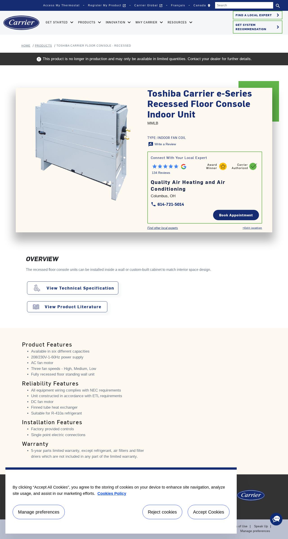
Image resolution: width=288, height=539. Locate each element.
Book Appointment (236, 215)
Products (43, 45)
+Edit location (252, 227)
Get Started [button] (57, 22)
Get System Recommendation (258, 27)
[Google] (183, 165)
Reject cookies (162, 512)
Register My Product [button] (107, 5)
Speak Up (261, 526)
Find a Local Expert (258, 15)
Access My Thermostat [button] (61, 5)
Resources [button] (178, 22)
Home (25, 45)
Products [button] (87, 22)
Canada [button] (203, 6)
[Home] (21, 23)
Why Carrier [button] (146, 22)
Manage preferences (255, 531)
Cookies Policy (111, 493)
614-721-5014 (167, 204)
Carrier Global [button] (148, 5)
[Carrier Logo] (251, 497)
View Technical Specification (80, 287)
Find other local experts (162, 228)
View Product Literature (73, 306)
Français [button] (178, 5)
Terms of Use (238, 526)
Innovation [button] (116, 22)
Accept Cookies (208, 512)
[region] (121, 500)
